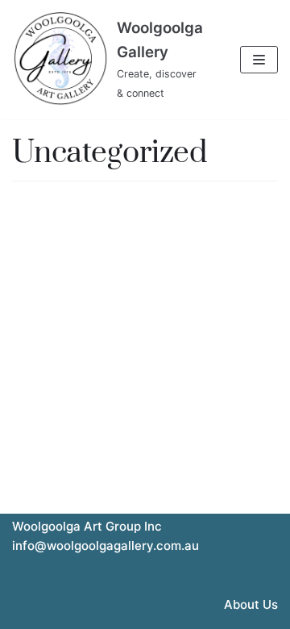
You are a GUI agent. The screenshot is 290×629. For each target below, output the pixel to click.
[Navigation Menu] (259, 59)
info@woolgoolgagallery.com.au (105, 545)
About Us (251, 604)
